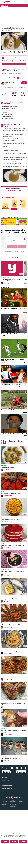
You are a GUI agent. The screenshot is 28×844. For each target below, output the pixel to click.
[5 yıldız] (17, 190)
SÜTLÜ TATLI (4, 756)
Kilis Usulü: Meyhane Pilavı (8, 677)
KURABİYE (3, 728)
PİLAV (2, 675)
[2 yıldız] (10, 190)
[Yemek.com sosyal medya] (12, 797)
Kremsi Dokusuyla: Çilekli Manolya (10, 758)
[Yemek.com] (7, 2)
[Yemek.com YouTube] (12, 768)
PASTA (2, 543)
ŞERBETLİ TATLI (4, 465)
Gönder (16, 246)
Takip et (24, 82)
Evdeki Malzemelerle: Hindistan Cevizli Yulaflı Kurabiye (13, 731)
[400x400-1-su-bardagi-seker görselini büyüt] (14, 119)
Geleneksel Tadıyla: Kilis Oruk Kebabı (11, 625)
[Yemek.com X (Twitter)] (17, 768)
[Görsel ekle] (24, 239)
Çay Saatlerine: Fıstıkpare (8, 467)
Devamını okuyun (9, 88)
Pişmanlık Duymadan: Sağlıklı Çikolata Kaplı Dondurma (13, 572)
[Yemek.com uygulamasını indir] (6, 771)
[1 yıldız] (8, 190)
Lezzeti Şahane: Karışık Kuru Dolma (11, 493)
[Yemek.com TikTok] (7, 768)
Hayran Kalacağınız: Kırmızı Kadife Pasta (12, 545)
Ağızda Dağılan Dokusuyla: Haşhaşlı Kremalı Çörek (13, 703)
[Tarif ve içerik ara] (20, 2)
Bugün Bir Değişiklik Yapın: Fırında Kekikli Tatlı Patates (10, 280)
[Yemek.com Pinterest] (25, 768)
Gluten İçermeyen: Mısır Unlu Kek (10, 599)
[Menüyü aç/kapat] (1, 2)
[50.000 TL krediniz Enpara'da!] (14, 221)
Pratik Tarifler (4, 5)
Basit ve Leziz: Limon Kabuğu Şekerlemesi (13, 651)
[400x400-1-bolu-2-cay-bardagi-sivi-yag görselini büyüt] (15, 108)
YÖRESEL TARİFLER (5, 623)
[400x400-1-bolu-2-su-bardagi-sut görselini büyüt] (12, 116)
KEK (1, 517)
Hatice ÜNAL (8, 82)
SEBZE (2, 491)
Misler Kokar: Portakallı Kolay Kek (10, 519)
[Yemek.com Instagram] (2, 768)
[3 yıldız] (13, 190)
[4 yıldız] (15, 190)
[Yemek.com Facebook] (21, 768)
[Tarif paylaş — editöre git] (14, 202)
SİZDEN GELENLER (5, 277)
